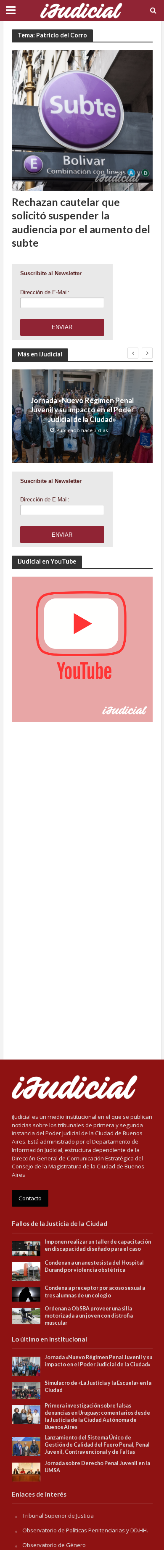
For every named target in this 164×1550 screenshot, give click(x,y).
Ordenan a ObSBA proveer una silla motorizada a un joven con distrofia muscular (89, 1315)
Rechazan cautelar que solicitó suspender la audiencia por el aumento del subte (81, 222)
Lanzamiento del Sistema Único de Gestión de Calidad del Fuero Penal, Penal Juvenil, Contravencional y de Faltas (97, 1444)
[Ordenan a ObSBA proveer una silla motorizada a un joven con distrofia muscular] (26, 1315)
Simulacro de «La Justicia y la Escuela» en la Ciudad (98, 1386)
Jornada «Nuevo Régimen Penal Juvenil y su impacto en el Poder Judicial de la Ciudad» (82, 410)
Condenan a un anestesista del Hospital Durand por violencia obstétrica (94, 1266)
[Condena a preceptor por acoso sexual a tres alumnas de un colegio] (26, 1294)
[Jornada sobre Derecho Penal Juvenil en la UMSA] (26, 1471)
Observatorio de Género (54, 1545)
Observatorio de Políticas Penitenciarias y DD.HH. (85, 1530)
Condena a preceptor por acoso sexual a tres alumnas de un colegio (95, 1291)
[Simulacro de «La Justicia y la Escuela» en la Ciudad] (26, 1390)
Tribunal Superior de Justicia (58, 1515)
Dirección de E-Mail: (44, 292)
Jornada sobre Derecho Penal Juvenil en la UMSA (97, 1467)
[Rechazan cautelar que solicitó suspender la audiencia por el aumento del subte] (82, 120)
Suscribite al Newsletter (51, 273)
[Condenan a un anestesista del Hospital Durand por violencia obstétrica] (26, 1271)
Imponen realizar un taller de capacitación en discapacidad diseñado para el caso (98, 1245)
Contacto (30, 1198)
